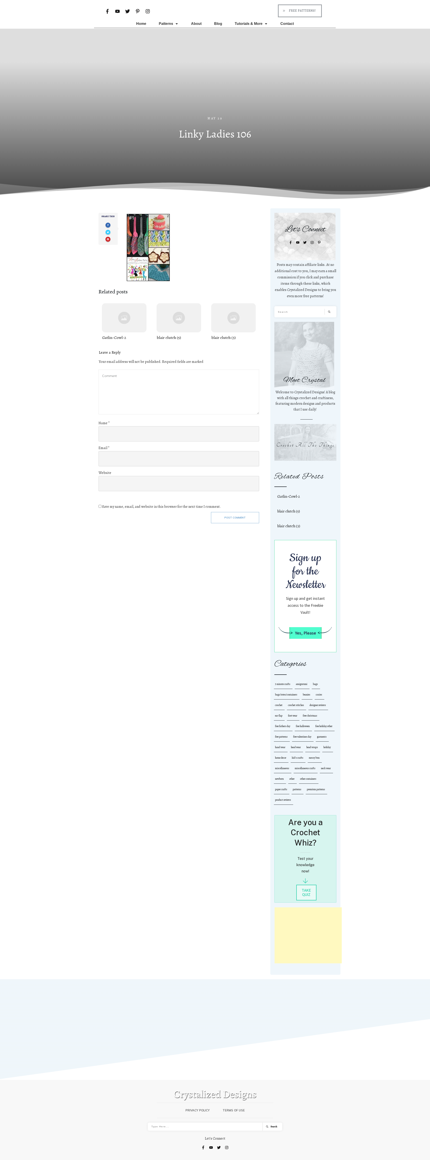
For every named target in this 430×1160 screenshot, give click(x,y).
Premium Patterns (316, 789)
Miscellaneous (282, 768)
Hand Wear (280, 747)
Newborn (279, 779)
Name (104, 423)
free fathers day (282, 726)
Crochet (278, 705)
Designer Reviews (318, 705)
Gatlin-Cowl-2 (124, 322)
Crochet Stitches (296, 705)
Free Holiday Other (323, 726)
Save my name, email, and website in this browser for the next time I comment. (161, 506)
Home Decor (280, 758)
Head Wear (296, 747)
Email (104, 447)
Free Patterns (281, 736)
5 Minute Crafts (282, 684)
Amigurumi (301, 684)
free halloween (303, 726)
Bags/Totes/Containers (286, 694)
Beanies (306, 694)
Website (105, 472)
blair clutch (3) (233, 322)
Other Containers (308, 779)
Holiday (327, 747)
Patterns (297, 789)
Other (292, 779)
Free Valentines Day (302, 736)
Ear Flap (278, 715)
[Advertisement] (215, 82)
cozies (319, 694)
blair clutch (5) (178, 322)
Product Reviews (283, 800)
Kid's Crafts (297, 758)
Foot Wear (292, 715)
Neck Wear (326, 768)
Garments (322, 736)
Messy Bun (314, 758)
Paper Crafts (281, 789)
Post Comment (235, 517)
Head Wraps (312, 747)
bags (315, 684)
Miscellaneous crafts (305, 768)
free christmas (310, 715)
